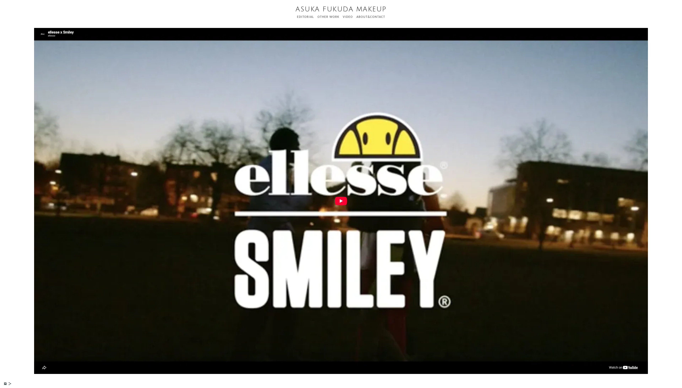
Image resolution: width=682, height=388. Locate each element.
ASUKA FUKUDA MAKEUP (341, 9)
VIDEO (348, 17)
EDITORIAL (305, 17)
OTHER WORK (328, 17)
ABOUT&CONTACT (370, 17)
